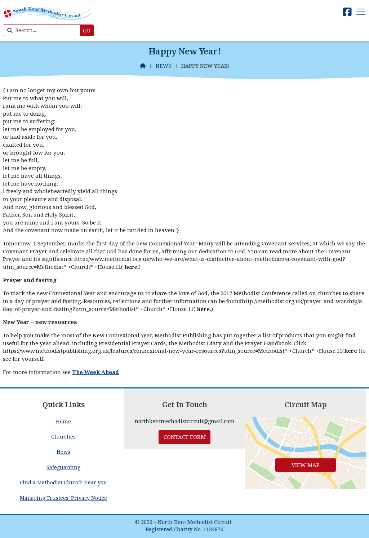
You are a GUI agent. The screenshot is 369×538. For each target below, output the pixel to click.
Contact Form (185, 436)
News (163, 65)
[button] (361, 11)
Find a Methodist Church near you (63, 482)
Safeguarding (63, 467)
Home (63, 421)
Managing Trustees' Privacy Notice (63, 497)
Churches (63, 436)
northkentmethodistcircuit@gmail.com (185, 421)
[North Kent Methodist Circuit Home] (48, 20)
